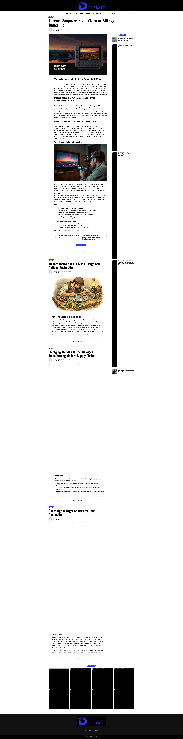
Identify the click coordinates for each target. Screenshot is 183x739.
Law (109, 13)
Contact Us (114, 13)
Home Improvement (90, 13)
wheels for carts (72, 645)
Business (72, 13)
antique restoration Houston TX (83, 329)
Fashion (82, 13)
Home (67, 13)
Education (98, 13)
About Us (90, 730)
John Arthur (57, 30)
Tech (77, 13)
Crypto (104, 13)
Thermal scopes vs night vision (63, 84)
